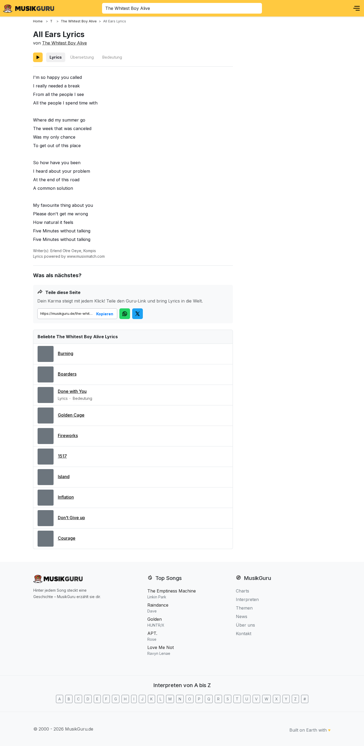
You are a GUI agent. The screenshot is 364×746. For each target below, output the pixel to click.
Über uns (245, 625)
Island (64, 476)
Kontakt (243, 633)
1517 (62, 456)
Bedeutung (112, 57)
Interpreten (247, 599)
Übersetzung (82, 57)
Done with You (72, 391)
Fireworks (68, 435)
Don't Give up (71, 517)
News (241, 616)
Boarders (67, 374)
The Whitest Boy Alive (64, 43)
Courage (66, 538)
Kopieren (104, 314)
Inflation (66, 497)
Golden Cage (71, 415)
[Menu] (356, 8)
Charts (242, 591)
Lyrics (56, 57)
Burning (65, 353)
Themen (244, 608)
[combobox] (182, 8)
